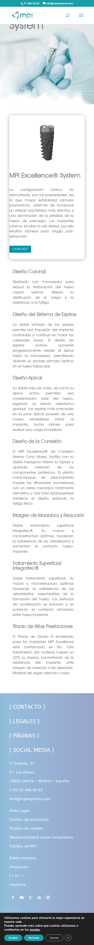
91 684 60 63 (31, 3)
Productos (18, 867)
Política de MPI (23, 846)
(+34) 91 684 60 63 (26, 790)
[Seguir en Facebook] (12, 897)
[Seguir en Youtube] (21, 897)
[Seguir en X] (30, 897)
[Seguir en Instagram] (47, 897)
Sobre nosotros (22, 858)
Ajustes (54, 938)
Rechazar (33, 938)
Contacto (17, 884)
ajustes (35, 930)
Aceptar (13, 938)
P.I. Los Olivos (21, 772)
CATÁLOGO (20, 249)
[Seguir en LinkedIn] (39, 897)
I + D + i (16, 875)
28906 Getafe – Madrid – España (39, 781)
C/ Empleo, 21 (22, 763)
